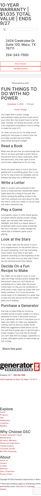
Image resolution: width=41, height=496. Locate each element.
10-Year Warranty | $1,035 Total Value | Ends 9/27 (15, 14)
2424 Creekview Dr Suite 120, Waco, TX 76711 (21, 44)
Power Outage (20, 109)
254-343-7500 (17, 55)
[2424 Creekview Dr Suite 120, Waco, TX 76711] (3, 41)
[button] (20, 76)
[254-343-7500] (3, 55)
